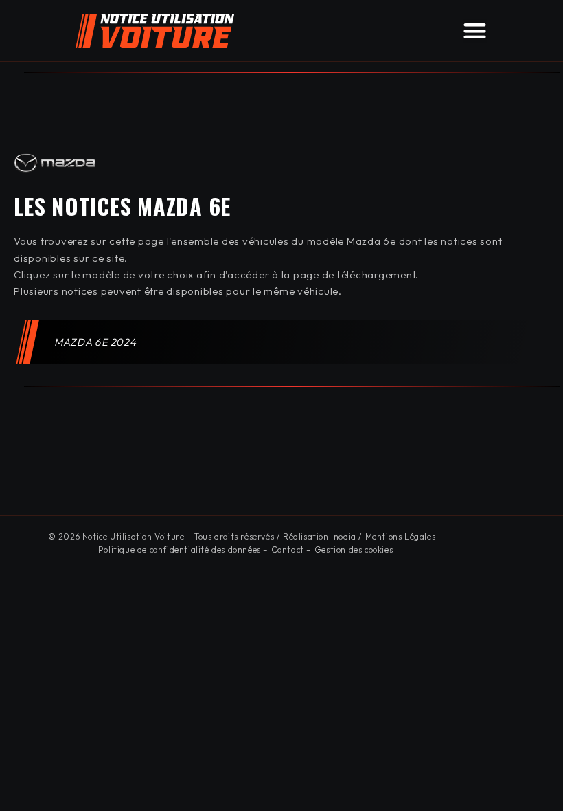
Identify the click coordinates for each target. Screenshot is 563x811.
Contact (287, 549)
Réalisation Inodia (319, 536)
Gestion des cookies (353, 549)
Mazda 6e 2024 (96, 341)
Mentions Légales (400, 536)
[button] (475, 31)
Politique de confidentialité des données (179, 549)
